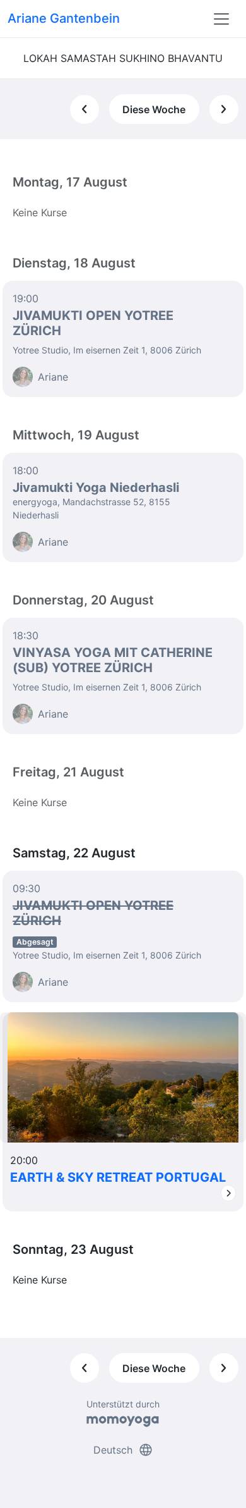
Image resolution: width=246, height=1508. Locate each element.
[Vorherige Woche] (84, 109)
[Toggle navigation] (221, 19)
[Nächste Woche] (223, 109)
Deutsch (123, 1449)
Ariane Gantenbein (64, 18)
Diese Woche (153, 109)
